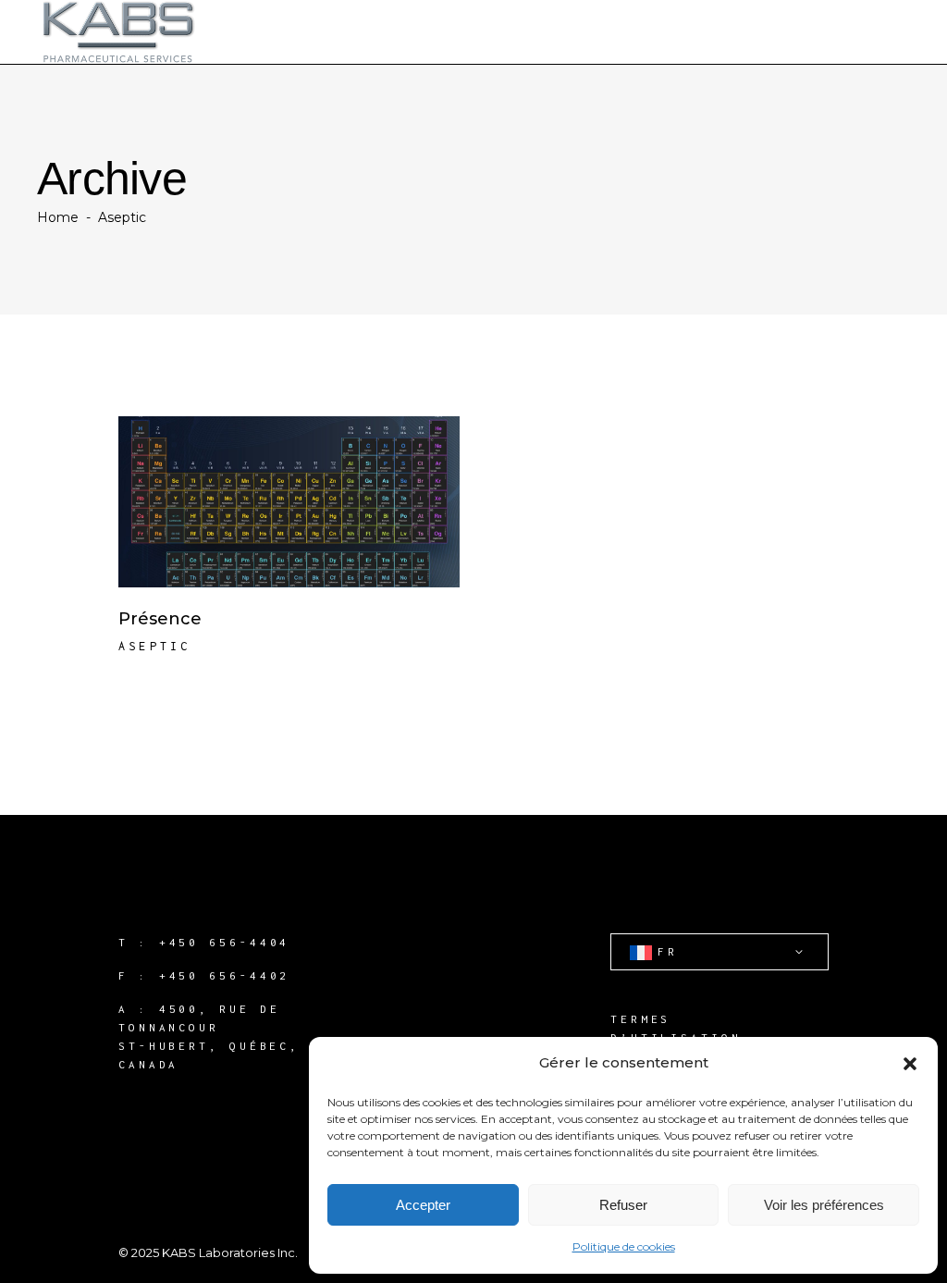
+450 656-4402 (224, 975)
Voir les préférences (824, 1205)
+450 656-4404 (224, 942)
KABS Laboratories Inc (228, 1252)
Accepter (423, 1205)
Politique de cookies (623, 1246)
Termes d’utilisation (676, 1028)
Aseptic (154, 646)
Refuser (623, 1205)
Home (58, 217)
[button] (910, 1064)
